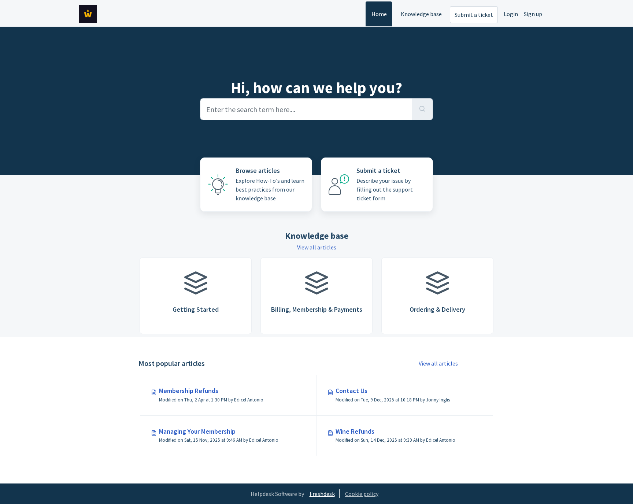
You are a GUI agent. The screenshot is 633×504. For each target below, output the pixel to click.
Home (379, 14)
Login (511, 14)
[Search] (422, 109)
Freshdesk (322, 493)
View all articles (316, 247)
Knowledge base (421, 14)
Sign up (533, 14)
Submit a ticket (474, 14)
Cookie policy (361, 493)
